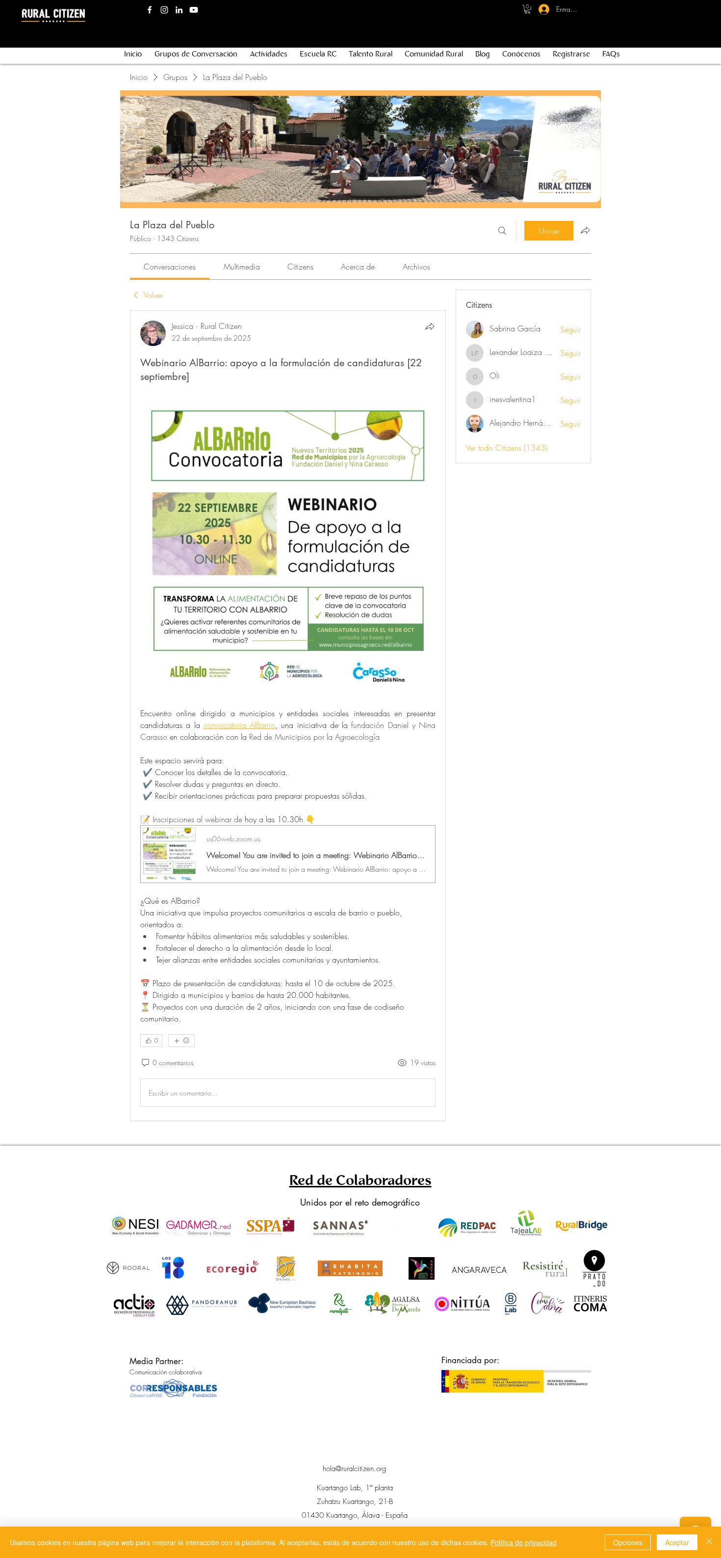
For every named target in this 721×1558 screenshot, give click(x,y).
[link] (170, 266)
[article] (288, 715)
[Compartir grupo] (585, 230)
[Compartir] (430, 326)
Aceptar (677, 1542)
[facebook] (149, 10)
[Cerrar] (709, 1542)
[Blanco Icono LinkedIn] (179, 10)
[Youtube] (194, 10)
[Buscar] (502, 231)
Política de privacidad (523, 1542)
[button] (527, 9)
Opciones (628, 1542)
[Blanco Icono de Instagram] (164, 10)
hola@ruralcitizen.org (354, 1469)
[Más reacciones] (181, 1040)
